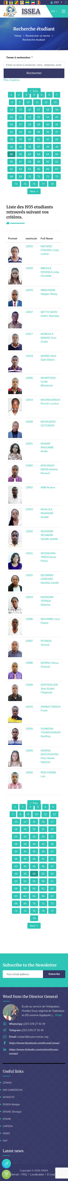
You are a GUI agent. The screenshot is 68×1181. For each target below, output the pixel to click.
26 (11, 124)
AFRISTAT (9, 1097)
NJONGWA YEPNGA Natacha (47, 601)
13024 (29, 706)
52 (29, 154)
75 (25, 183)
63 (20, 169)
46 (29, 146)
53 (38, 154)
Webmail (13, 1174)
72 (47, 176)
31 (56, 124)
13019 (29, 399)
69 (20, 176)
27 (20, 124)
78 (52, 183)
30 (47, 124)
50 (11, 154)
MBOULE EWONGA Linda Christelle (50, 272)
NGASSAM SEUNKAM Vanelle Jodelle (49, 535)
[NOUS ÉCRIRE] (6, 1163)
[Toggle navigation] (63, 11)
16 (29, 109)
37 (56, 131)
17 (38, 109)
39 (20, 139)
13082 (29, 465)
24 (47, 117)
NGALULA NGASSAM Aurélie (47, 513)
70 (29, 176)
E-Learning (53, 1174)
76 (34, 183)
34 (29, 131)
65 (38, 169)
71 (38, 176)
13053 (29, 509)
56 (11, 161)
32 (11, 131)
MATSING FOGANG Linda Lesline (50, 250)
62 (11, 169)
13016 (29, 246)
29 (38, 124)
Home (18, 35)
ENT (56, 2)
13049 (29, 268)
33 (20, 131)
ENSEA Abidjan (11, 1104)
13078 (29, 290)
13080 (29, 377)
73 (56, 176)
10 (28, 102)
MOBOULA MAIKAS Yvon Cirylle (48, 337)
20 (11, 117)
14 (11, 109)
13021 (29, 553)
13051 (29, 443)
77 (43, 183)
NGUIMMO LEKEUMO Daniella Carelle (50, 579)
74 (16, 183)
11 (37, 102)
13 (55, 102)
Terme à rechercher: (18, 57)
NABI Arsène (48, 487)
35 (38, 131)
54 (47, 154)
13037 (29, 312)
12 (46, 102)
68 (11, 176)
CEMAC (7, 1082)
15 (20, 109)
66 (47, 169)
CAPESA (8, 1126)
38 (11, 139)
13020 (29, 531)
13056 (29, 728)
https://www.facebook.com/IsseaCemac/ (34, 1043)
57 (20, 161)
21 (20, 117)
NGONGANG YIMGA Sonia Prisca (48, 557)
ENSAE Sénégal (12, 1111)
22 (29, 117)
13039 (29, 750)
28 (29, 124)
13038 (29, 421)
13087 (29, 640)
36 (47, 131)
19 (56, 109)
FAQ (24, 1174)
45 (20, 146)
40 (29, 139)
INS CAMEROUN (12, 1089)
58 (29, 161)
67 (56, 169)
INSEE (6, 1133)
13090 (29, 772)
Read (58, 1015)
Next (33, 191)
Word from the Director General (30, 996)
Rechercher (34, 73)
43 (56, 139)
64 (29, 169)
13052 (29, 487)
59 (38, 161)
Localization (37, 1174)
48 (47, 146)
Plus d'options (12, 79)
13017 (29, 333)
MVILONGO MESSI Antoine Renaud (49, 469)
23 (38, 117)
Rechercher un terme (38, 35)
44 (11, 146)
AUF (5, 1140)
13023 (29, 597)
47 (38, 146)
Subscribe (54, 974)
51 (20, 154)
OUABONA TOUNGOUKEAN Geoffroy (50, 732)
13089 (29, 684)
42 (47, 139)
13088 (29, 662)
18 (47, 109)
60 (47, 161)
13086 (29, 618)
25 (56, 117)
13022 (29, 575)
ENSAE (7, 1118)
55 (56, 154)
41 (38, 139)
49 (56, 146)
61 (56, 161)
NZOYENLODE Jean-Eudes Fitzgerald (49, 688)
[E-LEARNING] (6, 1174)
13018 (29, 355)
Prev (35, 91)
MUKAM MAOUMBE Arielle (47, 447)
